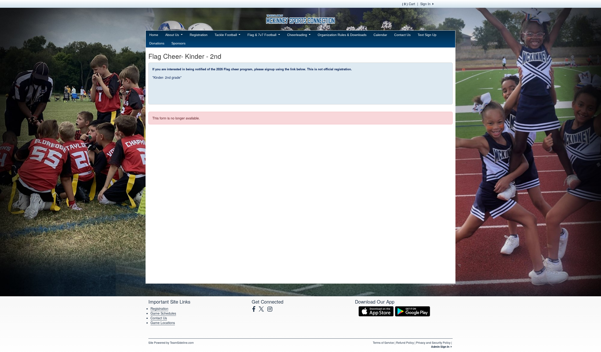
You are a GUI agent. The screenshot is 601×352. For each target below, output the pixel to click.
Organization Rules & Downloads (342, 35)
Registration (199, 35)
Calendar (380, 35)
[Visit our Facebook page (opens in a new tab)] (255, 309)
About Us (172, 35)
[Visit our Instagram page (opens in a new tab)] (271, 309)
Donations (156, 43)
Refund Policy (405, 342)
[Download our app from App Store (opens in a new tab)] (376, 310)
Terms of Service (383, 342)
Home (153, 35)
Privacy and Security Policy (433, 342)
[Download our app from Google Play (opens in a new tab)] (412, 310)
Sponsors (178, 43)
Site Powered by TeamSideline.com (171, 342)
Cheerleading (297, 35)
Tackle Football (226, 35)
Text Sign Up (427, 35)
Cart (408, 3)
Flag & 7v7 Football (262, 35)
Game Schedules (163, 313)
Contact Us (402, 35)
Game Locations (162, 322)
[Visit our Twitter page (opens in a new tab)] (263, 309)
